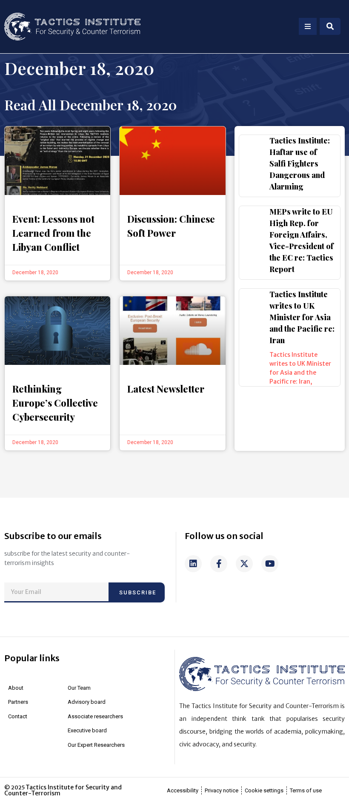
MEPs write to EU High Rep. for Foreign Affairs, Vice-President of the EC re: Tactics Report (301, 240)
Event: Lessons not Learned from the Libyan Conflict (53, 232)
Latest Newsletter (165, 388)
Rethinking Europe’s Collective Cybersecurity (55, 402)
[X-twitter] (244, 563)
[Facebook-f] (218, 563)
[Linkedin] (193, 563)
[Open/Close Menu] (308, 26)
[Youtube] (269, 563)
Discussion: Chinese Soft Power (171, 225)
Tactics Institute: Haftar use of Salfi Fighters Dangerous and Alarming (299, 163)
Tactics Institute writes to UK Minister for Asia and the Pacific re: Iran (302, 317)
